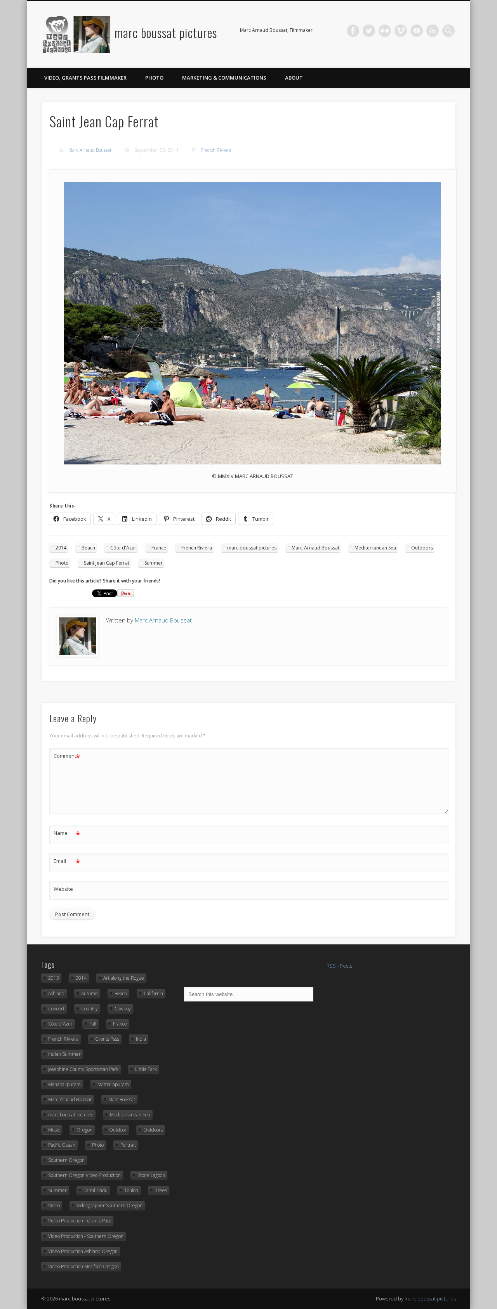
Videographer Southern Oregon (109, 1205)
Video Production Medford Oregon (83, 1266)
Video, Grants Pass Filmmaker (85, 77)
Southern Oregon (66, 1160)
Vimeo (400, 30)
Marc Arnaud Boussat (89, 150)
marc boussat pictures (166, 32)
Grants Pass (107, 1039)
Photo (154, 77)
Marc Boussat (121, 1099)
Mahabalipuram (64, 1084)
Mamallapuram (113, 1084)
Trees (161, 1190)
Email (67, 862)
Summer (153, 563)
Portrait (128, 1145)
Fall (92, 1023)
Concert (56, 1008)
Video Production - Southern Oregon (85, 1236)
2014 (61, 547)
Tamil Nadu (95, 1190)
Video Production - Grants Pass (79, 1220)
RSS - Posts (339, 965)
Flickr (385, 30)
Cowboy (123, 1008)
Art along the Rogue (123, 978)
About (294, 77)
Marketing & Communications (224, 77)
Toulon (131, 1190)
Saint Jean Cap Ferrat (106, 563)
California (153, 993)
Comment (67, 757)
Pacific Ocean (61, 1145)
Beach (88, 547)
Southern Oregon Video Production (84, 1175)
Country (89, 1008)
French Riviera (216, 150)
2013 (53, 978)
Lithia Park (146, 1069)
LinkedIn (432, 30)
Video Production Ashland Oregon (83, 1251)
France (158, 547)
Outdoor (118, 1129)
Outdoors (422, 547)
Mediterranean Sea (375, 547)
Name (67, 834)
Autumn (89, 993)
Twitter (369, 30)
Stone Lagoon (151, 1175)
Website (63, 888)
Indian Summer (64, 1054)
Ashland (56, 993)
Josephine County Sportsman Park (83, 1069)
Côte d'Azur (123, 547)
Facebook (353, 30)
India (141, 1039)
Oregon (84, 1129)
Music (54, 1129)
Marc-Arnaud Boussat (315, 547)
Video (54, 1205)
